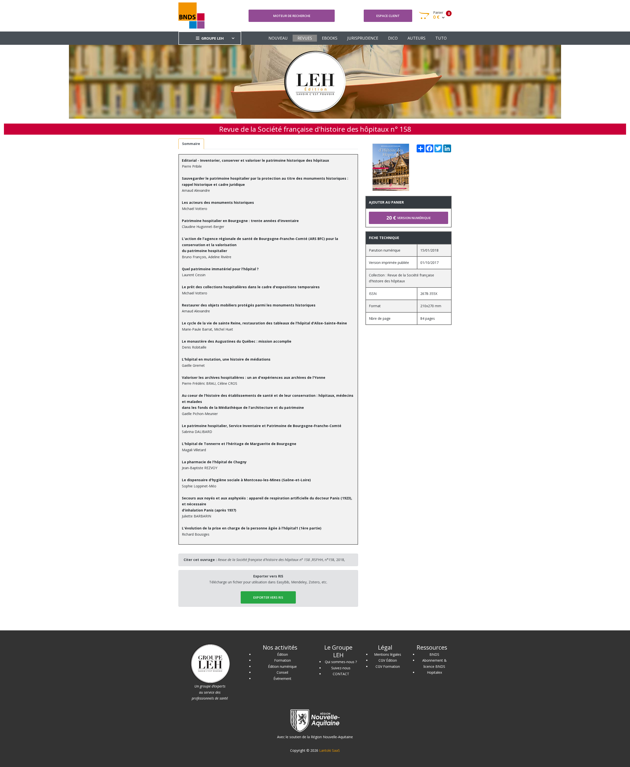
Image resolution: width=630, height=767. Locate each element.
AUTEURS (416, 38)
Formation (282, 660)
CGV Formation (388, 666)
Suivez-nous (340, 668)
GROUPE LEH (212, 38)
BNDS (434, 654)
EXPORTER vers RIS (268, 597)
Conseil (282, 672)
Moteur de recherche (291, 16)
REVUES (305, 38)
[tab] (191, 144)
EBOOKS (329, 38)
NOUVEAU (278, 38)
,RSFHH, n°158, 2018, (281, 559)
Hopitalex (434, 672)
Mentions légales (387, 654)
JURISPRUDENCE (362, 38)
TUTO (441, 38)
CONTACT (341, 673)
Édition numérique (282, 666)
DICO (393, 38)
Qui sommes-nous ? (341, 661)
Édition (282, 654)
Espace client (388, 16)
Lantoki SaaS (329, 750)
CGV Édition (387, 660)
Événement (282, 678)
